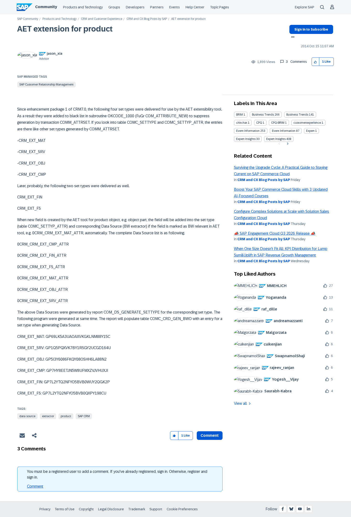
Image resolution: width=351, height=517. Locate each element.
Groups (114, 7)
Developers (135, 7)
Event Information (248, 131)
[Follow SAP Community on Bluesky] (291, 509)
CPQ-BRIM (277, 122)
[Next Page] (287, 144)
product (66, 416)
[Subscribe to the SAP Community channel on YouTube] (300, 509)
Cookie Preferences (182, 509)
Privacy (44, 509)
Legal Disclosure (111, 509)
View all (240, 403)
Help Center (195, 7)
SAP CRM (84, 416)
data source (27, 416)
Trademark (136, 509)
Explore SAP (304, 7)
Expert (310, 131)
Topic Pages (219, 7)
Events (174, 7)
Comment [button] (210, 435)
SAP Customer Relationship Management (46, 84)
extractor (48, 416)
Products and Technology (83, 7)
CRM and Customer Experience (101, 19)
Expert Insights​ (276, 139)
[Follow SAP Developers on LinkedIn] (308, 509)
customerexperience (307, 122)
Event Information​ (283, 131)
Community (46, 7)
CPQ (259, 122)
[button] (315, 62)
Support (155, 509)
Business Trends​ (297, 114)
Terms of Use (64, 509)
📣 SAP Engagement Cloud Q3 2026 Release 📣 (274, 233)
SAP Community (27, 19)
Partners (157, 7)
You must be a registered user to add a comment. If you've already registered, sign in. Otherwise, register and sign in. (117, 474)
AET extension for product (65, 29)
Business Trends (263, 114)
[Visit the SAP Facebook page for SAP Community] (283, 509)
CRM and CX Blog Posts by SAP (147, 19)
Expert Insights (245, 139)
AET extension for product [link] (188, 19)
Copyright (86, 509)
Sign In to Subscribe (311, 29)
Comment (35, 486)
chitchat (241, 122)
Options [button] (291, 37)
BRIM (239, 114)
